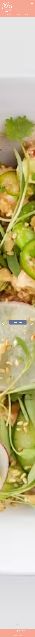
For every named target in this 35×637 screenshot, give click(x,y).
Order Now (18, 322)
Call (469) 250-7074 (17, 631)
